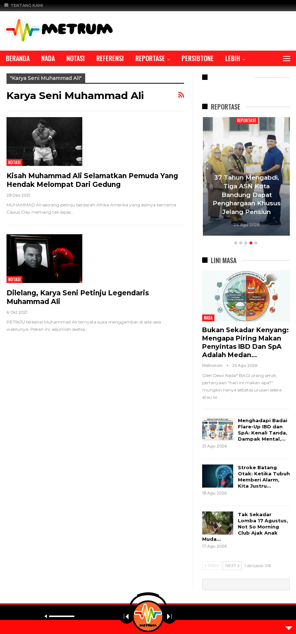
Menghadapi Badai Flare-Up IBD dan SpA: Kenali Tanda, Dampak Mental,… (262, 429)
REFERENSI (110, 58)
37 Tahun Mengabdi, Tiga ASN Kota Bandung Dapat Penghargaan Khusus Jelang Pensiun (246, 194)
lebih (232, 58)
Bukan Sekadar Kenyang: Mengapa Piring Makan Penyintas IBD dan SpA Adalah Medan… (245, 342)
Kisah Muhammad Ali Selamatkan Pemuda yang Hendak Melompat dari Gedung (92, 180)
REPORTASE (150, 58)
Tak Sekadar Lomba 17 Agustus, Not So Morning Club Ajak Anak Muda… (245, 526)
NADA (48, 58)
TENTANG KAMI (26, 5)
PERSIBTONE (198, 58)
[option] (246, 177)
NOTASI (75, 58)
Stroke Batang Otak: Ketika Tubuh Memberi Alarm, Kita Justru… (264, 476)
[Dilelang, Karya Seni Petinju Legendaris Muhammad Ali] (44, 258)
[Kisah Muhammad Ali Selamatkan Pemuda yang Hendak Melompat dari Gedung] (44, 141)
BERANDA (18, 58)
